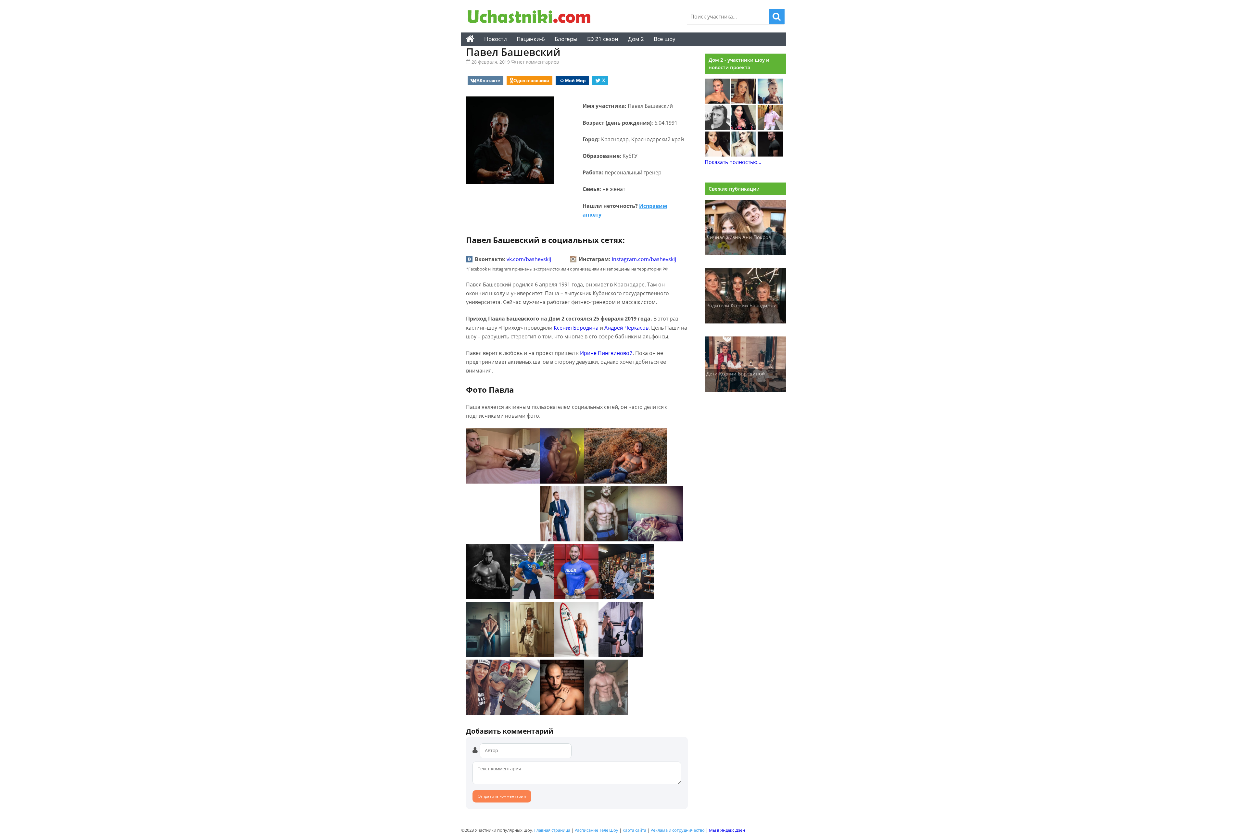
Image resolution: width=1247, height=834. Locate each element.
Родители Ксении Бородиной (741, 305)
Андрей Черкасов (626, 327)
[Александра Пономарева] (717, 101)
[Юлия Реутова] (770, 101)
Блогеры (566, 39)
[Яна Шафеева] (717, 154)
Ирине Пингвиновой (606, 353)
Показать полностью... (733, 162)
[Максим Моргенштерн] (717, 128)
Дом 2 (636, 39)
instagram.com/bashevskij (644, 259)
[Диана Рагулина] (744, 101)
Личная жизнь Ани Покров (738, 237)
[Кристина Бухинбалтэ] (770, 128)
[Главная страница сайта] (470, 38)
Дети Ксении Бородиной (735, 373)
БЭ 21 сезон (602, 39)
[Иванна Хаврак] (744, 128)
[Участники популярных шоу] (531, 17)
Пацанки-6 (531, 39)
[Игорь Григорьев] (770, 154)
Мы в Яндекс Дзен (727, 830)
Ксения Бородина (576, 327)
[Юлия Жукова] (744, 154)
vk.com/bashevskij (529, 259)
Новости (495, 39)
